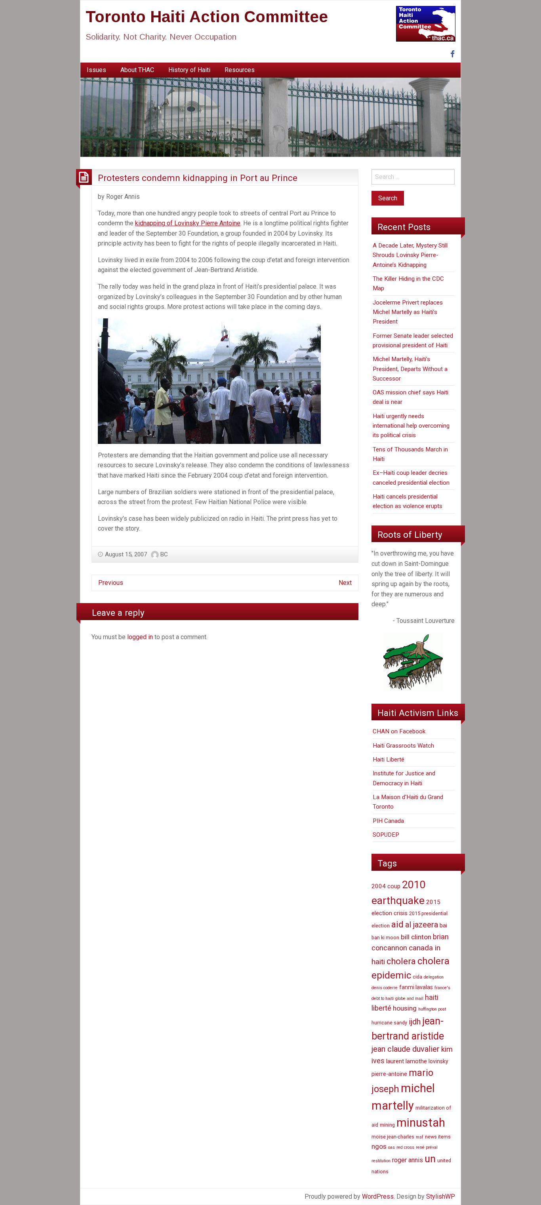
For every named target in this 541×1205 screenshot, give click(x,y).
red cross (405, 1147)
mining (387, 1125)
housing (405, 1008)
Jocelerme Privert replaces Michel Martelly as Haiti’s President (408, 312)
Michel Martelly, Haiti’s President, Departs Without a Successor (410, 369)
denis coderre (384, 987)
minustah (420, 1122)
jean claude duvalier (405, 1049)
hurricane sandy (389, 1023)
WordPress (378, 1196)
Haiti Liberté (388, 759)
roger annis (407, 1160)
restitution (381, 1160)
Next (345, 582)
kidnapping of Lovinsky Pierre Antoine (187, 223)
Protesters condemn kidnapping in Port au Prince (197, 178)
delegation (434, 977)
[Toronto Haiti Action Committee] (270, 117)
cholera (401, 961)
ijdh (415, 1021)
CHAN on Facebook (399, 731)
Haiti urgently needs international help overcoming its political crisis (411, 426)
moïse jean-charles (392, 1137)
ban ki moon (385, 937)
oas (391, 1147)
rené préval (427, 1147)
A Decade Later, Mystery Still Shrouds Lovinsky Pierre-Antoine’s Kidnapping (410, 255)
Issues (96, 70)
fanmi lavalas (416, 987)
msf (419, 1137)
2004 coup (385, 886)
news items (438, 1137)
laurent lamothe (406, 1061)
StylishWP (440, 1196)
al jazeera (421, 924)
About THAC (137, 70)
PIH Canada (388, 820)
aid (397, 924)
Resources (240, 70)
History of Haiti (189, 70)
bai (443, 925)
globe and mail (409, 998)
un (430, 1159)
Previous (110, 582)
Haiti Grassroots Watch (403, 745)
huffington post (432, 1009)
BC (164, 554)
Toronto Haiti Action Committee (207, 16)
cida (417, 977)
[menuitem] (96, 70)
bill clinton (416, 937)
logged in (140, 637)
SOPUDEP (386, 834)
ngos (379, 1146)
